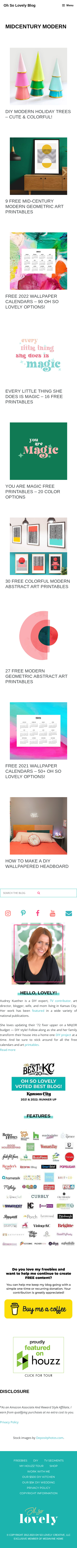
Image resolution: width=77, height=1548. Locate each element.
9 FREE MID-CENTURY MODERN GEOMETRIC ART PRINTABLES (34, 206)
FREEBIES (20, 1460)
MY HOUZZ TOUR (32, 1466)
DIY (35, 1460)
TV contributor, (61, 1001)
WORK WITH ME (38, 1471)
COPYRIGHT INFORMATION (38, 1493)
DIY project (64, 1035)
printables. (32, 1045)
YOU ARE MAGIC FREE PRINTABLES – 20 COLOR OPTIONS (32, 491)
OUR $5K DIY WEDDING (38, 1482)
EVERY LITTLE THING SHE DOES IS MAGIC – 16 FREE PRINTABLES (34, 396)
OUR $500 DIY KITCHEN (38, 1477)
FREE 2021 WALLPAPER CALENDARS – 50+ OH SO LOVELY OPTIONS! (33, 771)
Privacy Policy (9, 1422)
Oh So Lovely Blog (19, 5)
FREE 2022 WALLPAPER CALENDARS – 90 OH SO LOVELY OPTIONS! (32, 301)
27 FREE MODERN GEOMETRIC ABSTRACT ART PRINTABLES (36, 676)
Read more (8, 1050)
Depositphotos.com (49, 1438)
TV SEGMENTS (54, 1460)
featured (39, 1011)
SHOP (54, 1466)
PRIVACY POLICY (38, 1487)
